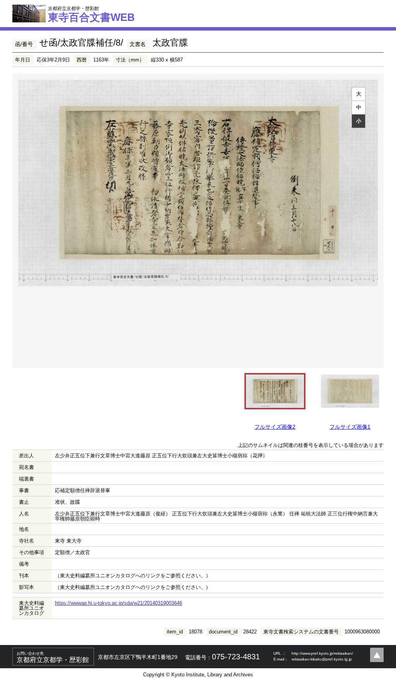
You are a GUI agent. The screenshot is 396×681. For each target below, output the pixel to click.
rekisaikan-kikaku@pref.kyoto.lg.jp (322, 659)
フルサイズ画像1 (349, 427)
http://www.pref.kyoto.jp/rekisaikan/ (322, 653)
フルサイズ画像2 (274, 427)
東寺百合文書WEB (91, 14)
